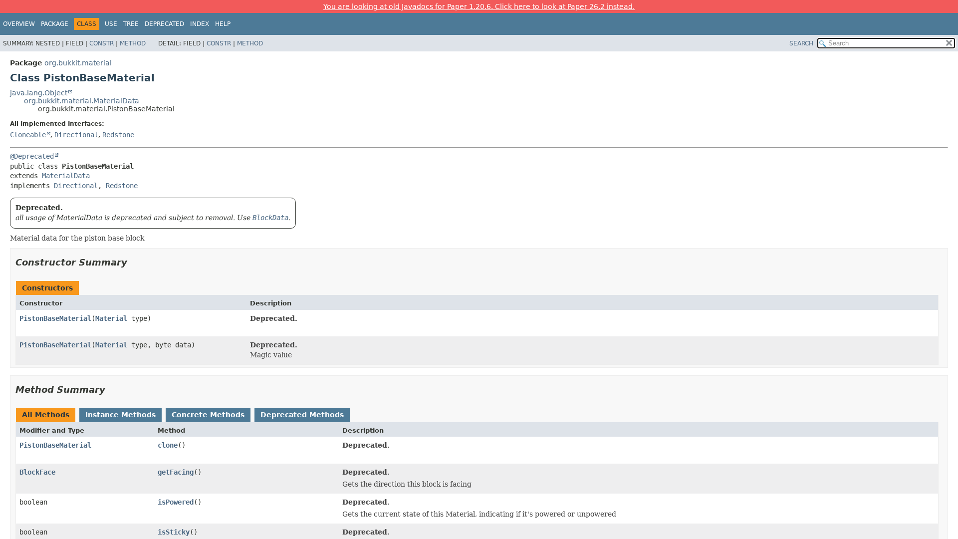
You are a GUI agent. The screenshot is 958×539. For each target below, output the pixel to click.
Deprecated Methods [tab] (302, 415)
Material (111, 318)
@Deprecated (32, 156)
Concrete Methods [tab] (208, 415)
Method (133, 43)
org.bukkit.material (78, 63)
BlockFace (37, 472)
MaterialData (66, 176)
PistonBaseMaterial (55, 318)
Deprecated (164, 23)
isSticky (174, 532)
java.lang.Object (38, 93)
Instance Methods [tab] (120, 415)
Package (54, 23)
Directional (76, 135)
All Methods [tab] (45, 415)
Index (199, 23)
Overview (19, 23)
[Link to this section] (134, 262)
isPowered (176, 502)
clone (168, 445)
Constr (101, 43)
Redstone (118, 135)
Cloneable (28, 135)
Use (111, 23)
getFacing (176, 472)
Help (223, 23)
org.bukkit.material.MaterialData (81, 101)
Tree (131, 23)
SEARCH (801, 43)
